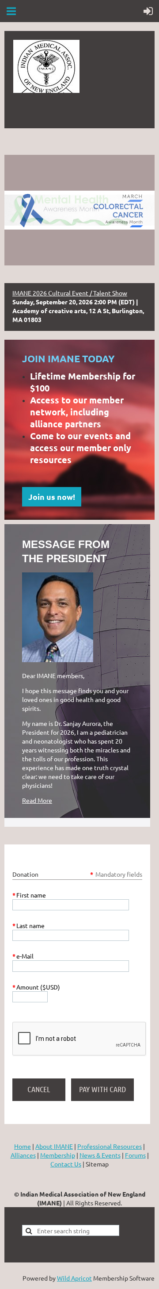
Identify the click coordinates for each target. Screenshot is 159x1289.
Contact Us (65, 1164)
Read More (37, 800)
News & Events (100, 1155)
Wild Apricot (74, 1278)
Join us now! (51, 496)
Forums (135, 1155)
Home (22, 1146)
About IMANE (54, 1146)
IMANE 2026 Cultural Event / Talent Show (69, 293)
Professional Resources (109, 1146)
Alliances (23, 1155)
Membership (57, 1155)
